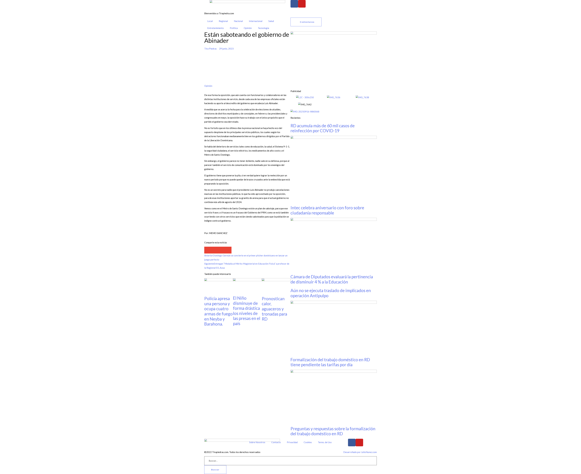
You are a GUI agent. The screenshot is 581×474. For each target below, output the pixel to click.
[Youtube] (302, 4)
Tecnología (263, 28)
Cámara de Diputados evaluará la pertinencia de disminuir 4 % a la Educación (331, 279)
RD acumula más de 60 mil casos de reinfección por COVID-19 (322, 128)
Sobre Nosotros (257, 442)
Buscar (215, 469)
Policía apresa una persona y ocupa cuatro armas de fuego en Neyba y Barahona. (218, 311)
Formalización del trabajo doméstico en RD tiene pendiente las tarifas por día (330, 362)
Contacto (276, 442)
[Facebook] (294, 4)
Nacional (238, 21)
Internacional (255, 21)
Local (210, 21)
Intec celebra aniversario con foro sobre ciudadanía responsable (327, 210)
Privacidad (292, 442)
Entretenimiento (215, 28)
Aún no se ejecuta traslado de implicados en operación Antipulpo (330, 293)
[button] (207, 250)
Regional (223, 21)
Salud (271, 21)
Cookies (308, 442)
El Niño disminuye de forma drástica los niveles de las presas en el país (246, 310)
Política (234, 28)
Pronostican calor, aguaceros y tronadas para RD (274, 308)
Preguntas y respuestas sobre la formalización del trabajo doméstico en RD (332, 431)
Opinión (248, 28)
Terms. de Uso (325, 442)
